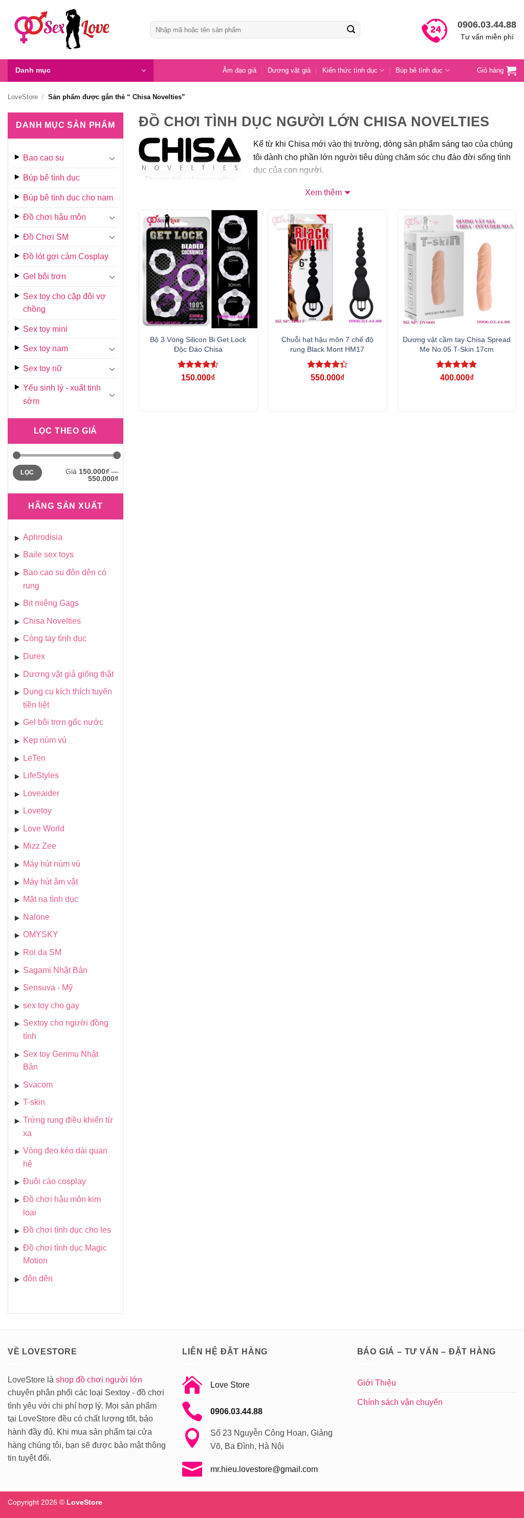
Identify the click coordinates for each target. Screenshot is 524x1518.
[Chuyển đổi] (112, 158)
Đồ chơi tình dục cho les (67, 1230)
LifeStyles (41, 775)
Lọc (27, 472)
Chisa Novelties (52, 621)
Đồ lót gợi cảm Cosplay (65, 256)
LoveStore (23, 97)
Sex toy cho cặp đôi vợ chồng (64, 303)
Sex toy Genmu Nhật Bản (60, 1061)
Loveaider (41, 793)
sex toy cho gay (51, 1005)
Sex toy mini (45, 329)
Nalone (36, 917)
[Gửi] (351, 29)
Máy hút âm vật (50, 881)
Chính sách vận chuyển (400, 1402)
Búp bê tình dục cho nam (68, 197)
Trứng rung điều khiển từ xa (68, 1127)
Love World (43, 828)
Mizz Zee (39, 846)
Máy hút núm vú (51, 863)
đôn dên (38, 1278)
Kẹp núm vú (45, 740)
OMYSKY (40, 934)
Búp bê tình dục (419, 70)
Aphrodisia (42, 537)
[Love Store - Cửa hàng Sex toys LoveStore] (71, 29)
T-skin (34, 1102)
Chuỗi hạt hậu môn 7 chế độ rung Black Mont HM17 (327, 344)
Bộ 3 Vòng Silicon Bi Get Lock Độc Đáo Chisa (198, 344)
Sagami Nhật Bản (55, 970)
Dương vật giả (289, 70)
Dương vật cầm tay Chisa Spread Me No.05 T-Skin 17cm (457, 344)
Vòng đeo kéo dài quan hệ (65, 1157)
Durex (34, 656)
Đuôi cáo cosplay (54, 1181)
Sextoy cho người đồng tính (65, 1029)
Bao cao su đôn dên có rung (64, 579)
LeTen (34, 758)
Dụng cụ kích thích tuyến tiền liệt (67, 698)
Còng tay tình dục (54, 638)
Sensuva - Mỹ (48, 987)
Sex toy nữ (42, 368)
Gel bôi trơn (44, 276)
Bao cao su (43, 157)
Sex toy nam (45, 348)
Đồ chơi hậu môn (54, 217)
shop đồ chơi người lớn (99, 1379)
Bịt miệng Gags (51, 603)
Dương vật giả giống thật (68, 674)
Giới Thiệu (376, 1382)
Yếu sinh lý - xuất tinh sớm (62, 394)
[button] (81, 70)
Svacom (38, 1084)
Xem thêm (323, 192)
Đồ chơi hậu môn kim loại (62, 1206)
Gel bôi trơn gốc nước (63, 722)
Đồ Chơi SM (46, 237)
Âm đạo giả (239, 70)
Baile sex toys (48, 554)
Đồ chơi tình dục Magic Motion (65, 1254)
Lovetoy (37, 810)
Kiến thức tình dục (350, 70)
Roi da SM (42, 952)
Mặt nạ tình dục (50, 899)
